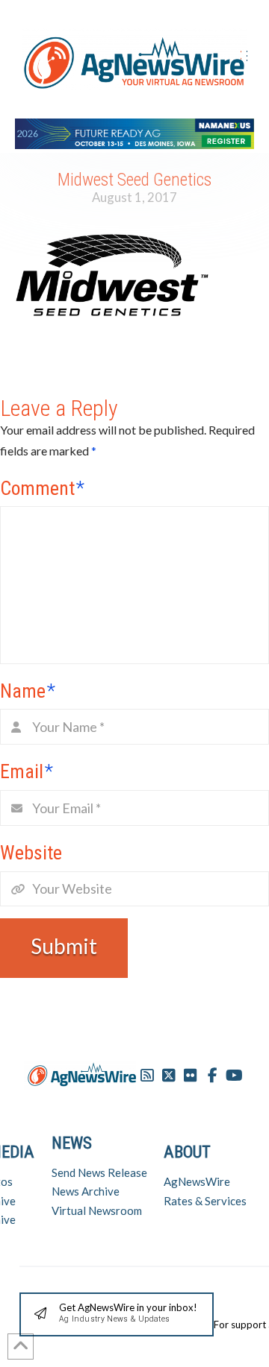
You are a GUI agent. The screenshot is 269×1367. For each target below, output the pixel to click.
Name (27, 691)
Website (31, 853)
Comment (42, 488)
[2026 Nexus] (134, 131)
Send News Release (99, 1172)
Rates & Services (205, 1200)
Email (26, 771)
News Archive (86, 1191)
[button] (116, 1314)
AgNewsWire (197, 1181)
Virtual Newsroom (97, 1210)
